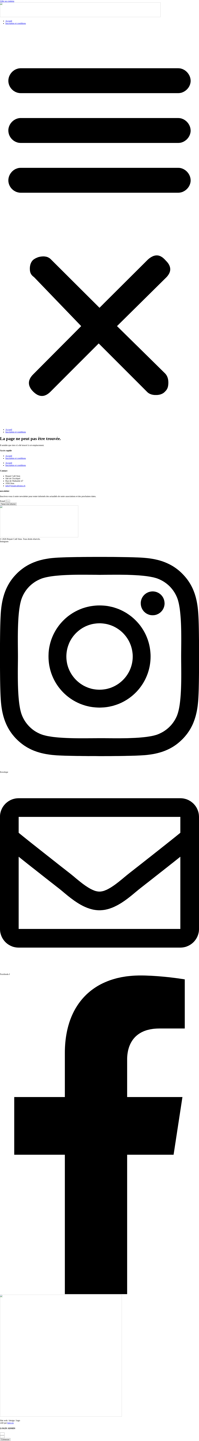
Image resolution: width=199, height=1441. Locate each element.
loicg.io (10, 1423)
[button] (99, 226)
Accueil (8, 21)
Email (3, 501)
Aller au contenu (7, 1)
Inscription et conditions (15, 23)
